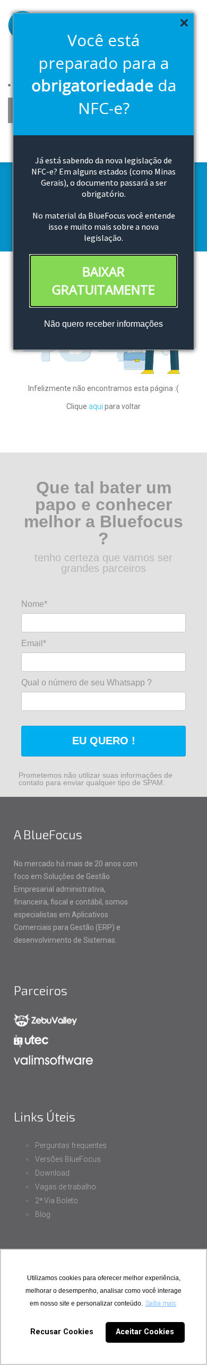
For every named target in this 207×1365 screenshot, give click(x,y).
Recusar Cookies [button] (61, 1331)
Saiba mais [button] (160, 1303)
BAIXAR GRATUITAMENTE (103, 280)
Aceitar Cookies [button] (145, 1331)
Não (52, 323)
